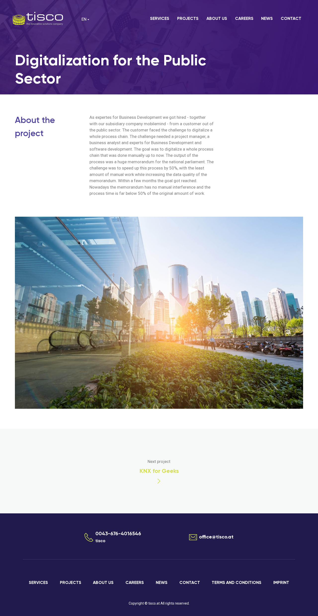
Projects (188, 19)
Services (159, 19)
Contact (291, 19)
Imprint (281, 583)
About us (216, 19)
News (267, 19)
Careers (244, 19)
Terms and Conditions (236, 583)
